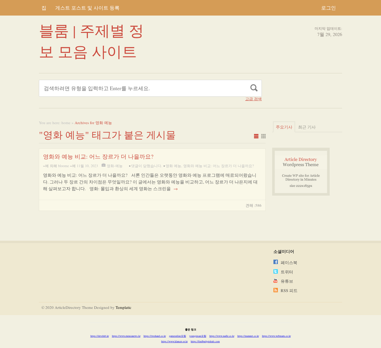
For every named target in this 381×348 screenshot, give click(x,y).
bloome (63, 165)
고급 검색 (253, 99)
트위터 (287, 271)
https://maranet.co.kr (248, 336)
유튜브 (287, 281)
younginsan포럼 (197, 336)
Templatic (123, 307)
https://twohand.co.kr (155, 336)
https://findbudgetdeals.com (205, 341)
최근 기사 (307, 127)
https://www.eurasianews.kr (126, 336)
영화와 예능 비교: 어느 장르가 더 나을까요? (98, 156)
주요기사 (284, 127)
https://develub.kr (99, 336)
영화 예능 (173, 165)
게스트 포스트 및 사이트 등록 (87, 7)
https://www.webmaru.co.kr (276, 336)
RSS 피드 (289, 290)
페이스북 (289, 262)
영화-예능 (115, 165)
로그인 (328, 7)
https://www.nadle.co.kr (221, 336)
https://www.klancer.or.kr (174, 341)
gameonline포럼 (177, 336)
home (65, 122)
